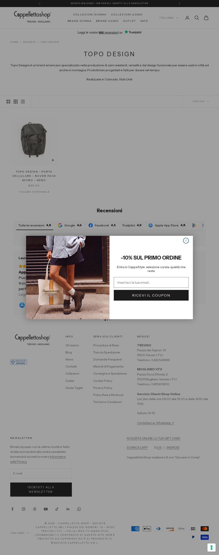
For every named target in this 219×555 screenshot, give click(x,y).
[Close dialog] (186, 240)
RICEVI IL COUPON (151, 295)
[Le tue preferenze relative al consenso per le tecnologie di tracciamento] (211, 547)
